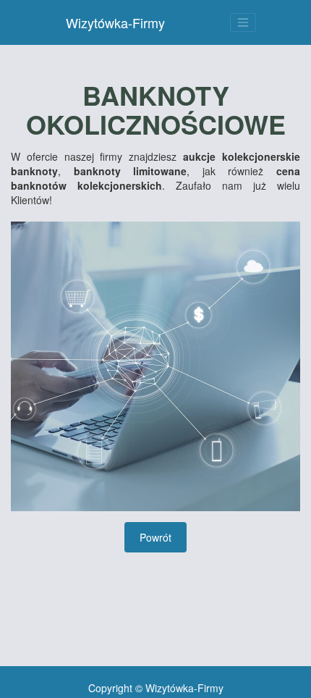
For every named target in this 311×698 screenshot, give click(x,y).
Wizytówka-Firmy (115, 22)
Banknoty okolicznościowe (156, 109)
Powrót (155, 537)
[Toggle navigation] (243, 22)
